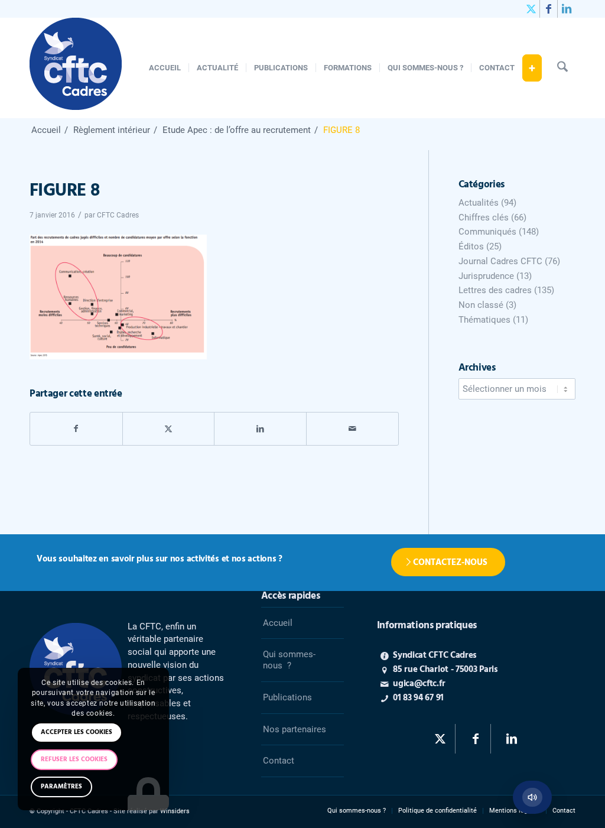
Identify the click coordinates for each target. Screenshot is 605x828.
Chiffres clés (483, 217)
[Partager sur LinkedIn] (260, 429)
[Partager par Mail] (352, 429)
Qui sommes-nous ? (289, 660)
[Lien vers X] (530, 9)
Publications (287, 697)
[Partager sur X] (168, 429)
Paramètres (61, 786)
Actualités (478, 202)
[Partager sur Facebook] (76, 429)
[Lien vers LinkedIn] (566, 9)
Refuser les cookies (74, 759)
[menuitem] (164, 68)
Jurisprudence (486, 276)
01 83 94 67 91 (418, 698)
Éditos (471, 246)
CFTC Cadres (118, 215)
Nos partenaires (294, 729)
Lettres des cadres (495, 290)
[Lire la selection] (532, 797)
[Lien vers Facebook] (548, 9)
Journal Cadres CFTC (500, 261)
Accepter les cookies (76, 732)
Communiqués (487, 231)
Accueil (277, 623)
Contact (278, 760)
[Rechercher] (562, 68)
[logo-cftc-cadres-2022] (76, 68)
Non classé (480, 305)
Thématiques (484, 319)
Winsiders (175, 811)
